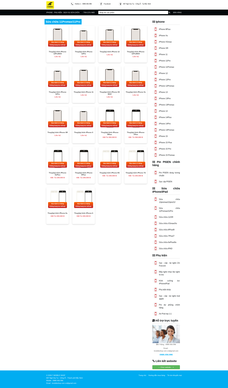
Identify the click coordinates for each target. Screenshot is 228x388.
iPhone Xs (163, 36)
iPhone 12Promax (166, 86)
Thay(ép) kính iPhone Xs (136, 92)
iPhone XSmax (165, 42)
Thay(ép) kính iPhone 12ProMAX (57, 53)
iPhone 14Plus (165, 117)
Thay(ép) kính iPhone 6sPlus (57, 174)
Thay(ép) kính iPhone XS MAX (110, 93)
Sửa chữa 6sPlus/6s (167, 242)
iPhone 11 (163, 54)
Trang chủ (142, 375)
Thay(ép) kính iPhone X (83, 132)
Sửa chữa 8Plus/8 (166, 230)
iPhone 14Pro (165, 124)
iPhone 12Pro (165, 80)
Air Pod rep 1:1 (165, 314)
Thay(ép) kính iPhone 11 (83, 92)
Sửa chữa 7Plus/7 (166, 236)
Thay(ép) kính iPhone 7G (136, 173)
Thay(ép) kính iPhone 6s (57, 213)
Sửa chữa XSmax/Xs (168, 223)
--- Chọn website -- (165, 367)
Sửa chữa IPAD (165, 249)
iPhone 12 (163, 73)
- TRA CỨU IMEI (88, 12)
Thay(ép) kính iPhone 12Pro (83, 53)
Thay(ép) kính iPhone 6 (83, 213)
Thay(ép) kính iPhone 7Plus (135, 133)
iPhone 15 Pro (165, 149)
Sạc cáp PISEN (165, 182)
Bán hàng (177, 12)
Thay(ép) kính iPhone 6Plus (83, 174)
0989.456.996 (166, 354)
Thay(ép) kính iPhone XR (58, 132)
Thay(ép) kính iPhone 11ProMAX (135, 53)
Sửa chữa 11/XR (166, 217)
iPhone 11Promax (166, 67)
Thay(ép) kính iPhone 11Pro (57, 93)
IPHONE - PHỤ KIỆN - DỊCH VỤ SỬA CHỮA (62, 12)
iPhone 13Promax (166, 105)
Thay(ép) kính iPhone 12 (110, 52)
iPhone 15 (163, 136)
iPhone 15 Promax (167, 155)
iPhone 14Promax (166, 130)
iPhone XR (163, 48)
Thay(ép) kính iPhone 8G (110, 173)
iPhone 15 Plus (165, 143)
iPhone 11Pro (165, 61)
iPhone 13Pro (165, 98)
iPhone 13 (163, 92)
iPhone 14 (163, 111)
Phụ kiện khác (165, 290)
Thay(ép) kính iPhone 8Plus (109, 133)
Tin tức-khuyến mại (174, 375)
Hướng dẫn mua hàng (156, 375)
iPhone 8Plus (164, 29)
